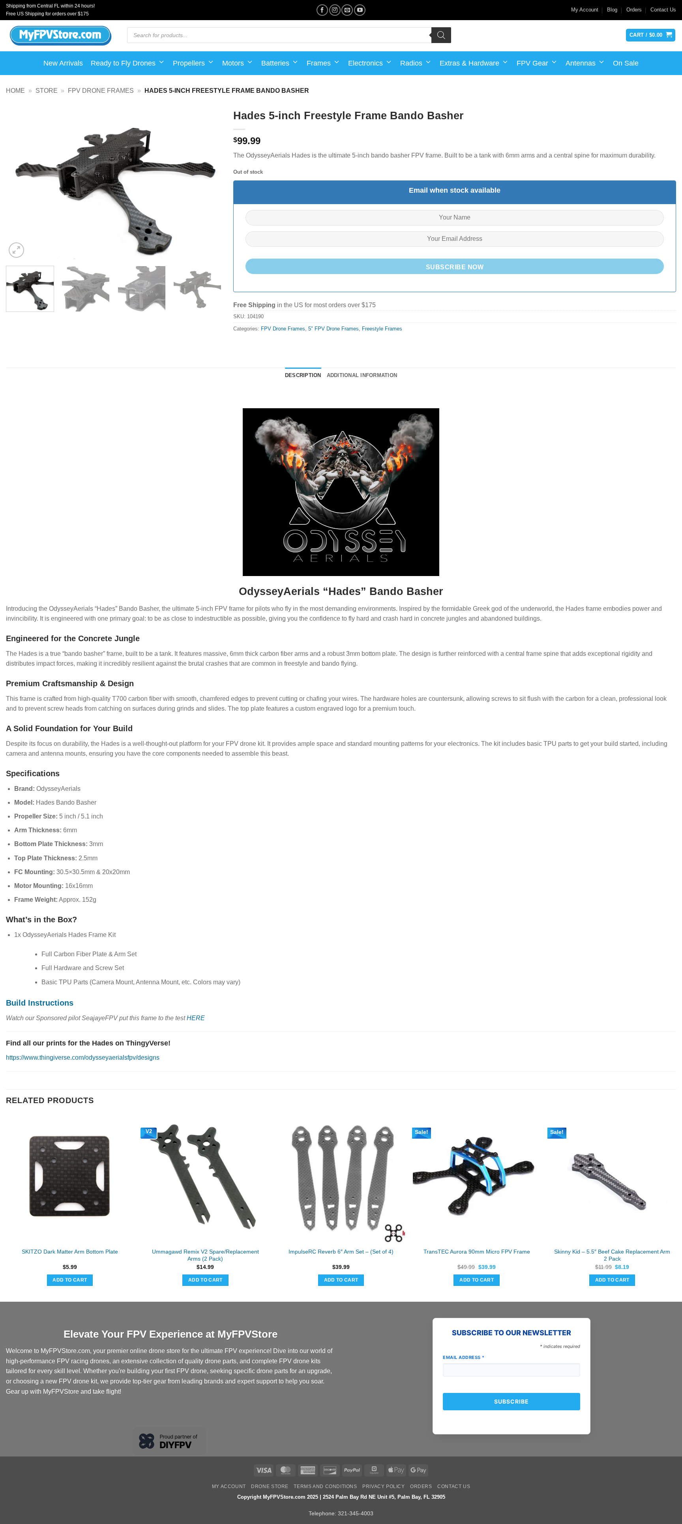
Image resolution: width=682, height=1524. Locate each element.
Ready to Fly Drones (123, 63)
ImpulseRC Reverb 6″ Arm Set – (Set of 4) (341, 1251)
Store (47, 90)
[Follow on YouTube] (359, 10)
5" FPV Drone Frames (333, 329)
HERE (196, 1018)
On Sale (626, 63)
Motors (233, 63)
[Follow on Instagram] (335, 10)
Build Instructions (39, 1002)
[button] (16, 250)
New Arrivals (63, 63)
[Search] (441, 35)
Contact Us (663, 10)
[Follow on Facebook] (322, 10)
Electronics (365, 63)
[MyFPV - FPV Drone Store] (60, 36)
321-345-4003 (355, 1513)
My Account (584, 10)
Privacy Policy (383, 1486)
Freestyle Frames (382, 329)
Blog (612, 10)
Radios (411, 63)
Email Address (464, 1357)
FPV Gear (532, 63)
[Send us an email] (347, 10)
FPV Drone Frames (101, 90)
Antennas (581, 63)
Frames (319, 63)
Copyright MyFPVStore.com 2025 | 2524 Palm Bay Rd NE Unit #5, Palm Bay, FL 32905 (341, 1497)
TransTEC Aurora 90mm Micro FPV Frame (476, 1251)
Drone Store (270, 1486)
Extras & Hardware (469, 63)
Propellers (189, 63)
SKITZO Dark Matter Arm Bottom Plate (70, 1251)
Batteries (275, 63)
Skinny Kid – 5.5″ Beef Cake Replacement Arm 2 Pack (612, 1255)
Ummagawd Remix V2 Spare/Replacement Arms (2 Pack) (205, 1255)
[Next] (207, 182)
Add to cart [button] (69, 1280)
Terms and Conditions (325, 1486)
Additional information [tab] (362, 375)
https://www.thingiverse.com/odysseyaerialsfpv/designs (82, 1057)
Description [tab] (303, 375)
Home (15, 90)
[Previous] (20, 182)
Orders (634, 10)
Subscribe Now (454, 267)
